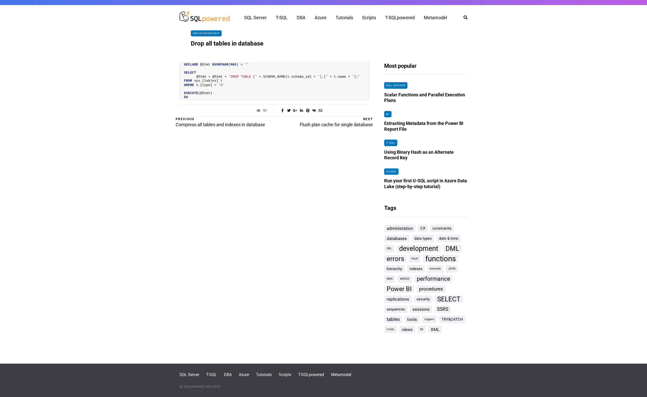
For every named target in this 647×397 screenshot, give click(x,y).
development (418, 248)
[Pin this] (308, 110)
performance (433, 278)
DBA (301, 17)
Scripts (369, 17)
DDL (389, 248)
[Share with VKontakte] (314, 110)
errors (395, 258)
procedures (431, 289)
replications (398, 299)
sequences (396, 309)
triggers (429, 319)
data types (423, 238)
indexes (415, 269)
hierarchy (394, 269)
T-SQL (282, 17)
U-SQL (391, 329)
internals (435, 268)
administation (400, 228)
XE (421, 329)
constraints (442, 228)
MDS (390, 278)
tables (393, 319)
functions (440, 258)
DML (452, 248)
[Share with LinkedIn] (301, 110)
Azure (321, 17)
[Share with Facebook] (282, 110)
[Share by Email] (320, 110)
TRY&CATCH (452, 319)
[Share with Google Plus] (295, 110)
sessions (421, 309)
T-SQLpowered (400, 17)
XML (435, 329)
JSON (451, 268)
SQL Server (255, 17)
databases (397, 238)
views (407, 329)
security (423, 299)
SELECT (448, 299)
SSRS (442, 309)
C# (422, 228)
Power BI (399, 289)
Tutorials (344, 17)
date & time (448, 238)
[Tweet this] (289, 110)
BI (387, 114)
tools (412, 319)
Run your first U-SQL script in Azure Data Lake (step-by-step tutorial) (425, 183)
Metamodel (435, 17)
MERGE (404, 278)
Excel (414, 258)
